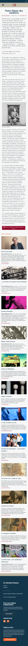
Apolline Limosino (6, 293)
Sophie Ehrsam (6, 350)
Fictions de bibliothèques (7, 369)
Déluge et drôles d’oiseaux (8, 341)
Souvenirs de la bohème (7, 506)
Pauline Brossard (6, 323)
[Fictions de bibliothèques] (14, 360)
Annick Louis (5, 378)
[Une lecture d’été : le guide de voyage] (14, 469)
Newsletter (9, 614)
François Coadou (6, 515)
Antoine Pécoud (6, 487)
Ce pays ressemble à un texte (8, 422)
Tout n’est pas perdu (6, 251)
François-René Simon (7, 541)
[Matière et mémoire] (14, 387)
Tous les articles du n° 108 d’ (14, 227)
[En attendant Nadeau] (14, 5)
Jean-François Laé (7, 571)
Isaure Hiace (5, 460)
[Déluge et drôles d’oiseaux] (14, 332)
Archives (5, 585)
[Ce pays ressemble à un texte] (14, 413)
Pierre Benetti (6, 263)
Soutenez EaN (10, 639)
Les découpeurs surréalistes (8, 533)
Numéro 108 (23, 15)
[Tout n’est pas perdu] (14, 242)
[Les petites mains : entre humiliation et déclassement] (14, 550)
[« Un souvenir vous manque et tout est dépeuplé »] (14, 272)
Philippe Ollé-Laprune (7, 430)
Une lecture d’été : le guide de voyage (11, 478)
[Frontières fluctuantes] (14, 302)
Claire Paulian (6, 15)
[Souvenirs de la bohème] (14, 497)
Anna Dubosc (6, 404)
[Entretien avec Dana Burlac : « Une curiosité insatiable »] (14, 440)
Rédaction (5, 587)
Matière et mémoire (6, 396)
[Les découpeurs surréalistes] (14, 524)
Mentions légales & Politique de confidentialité (13, 593)
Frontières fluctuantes (7, 311)
